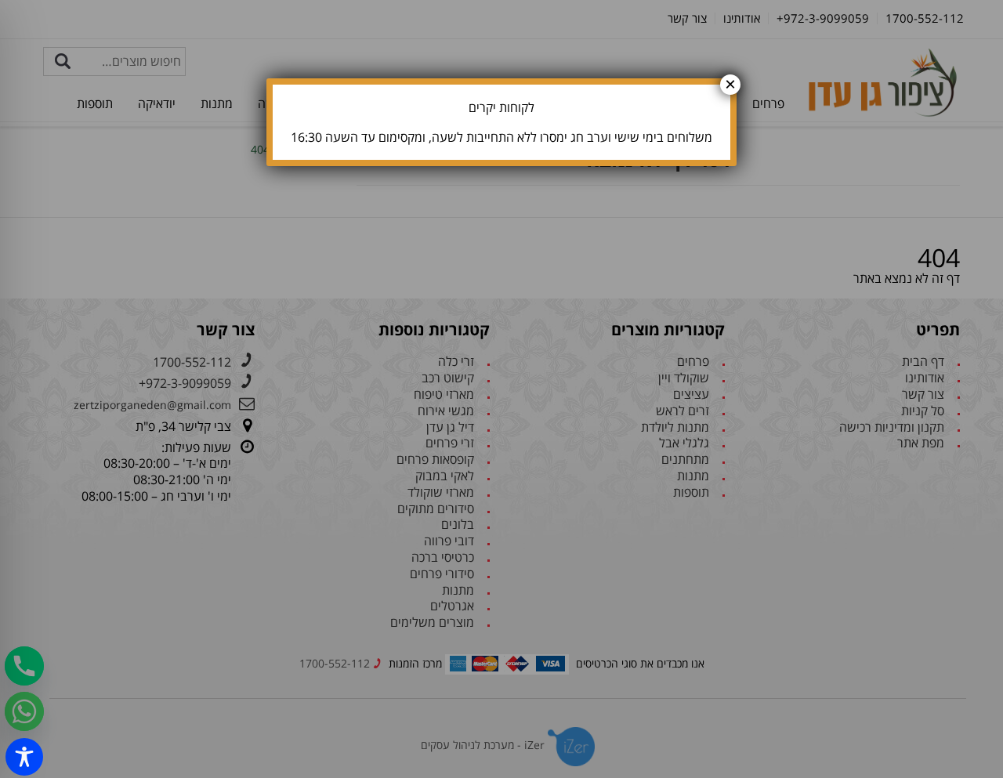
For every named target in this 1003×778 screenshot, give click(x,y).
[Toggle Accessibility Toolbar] (24, 756)
